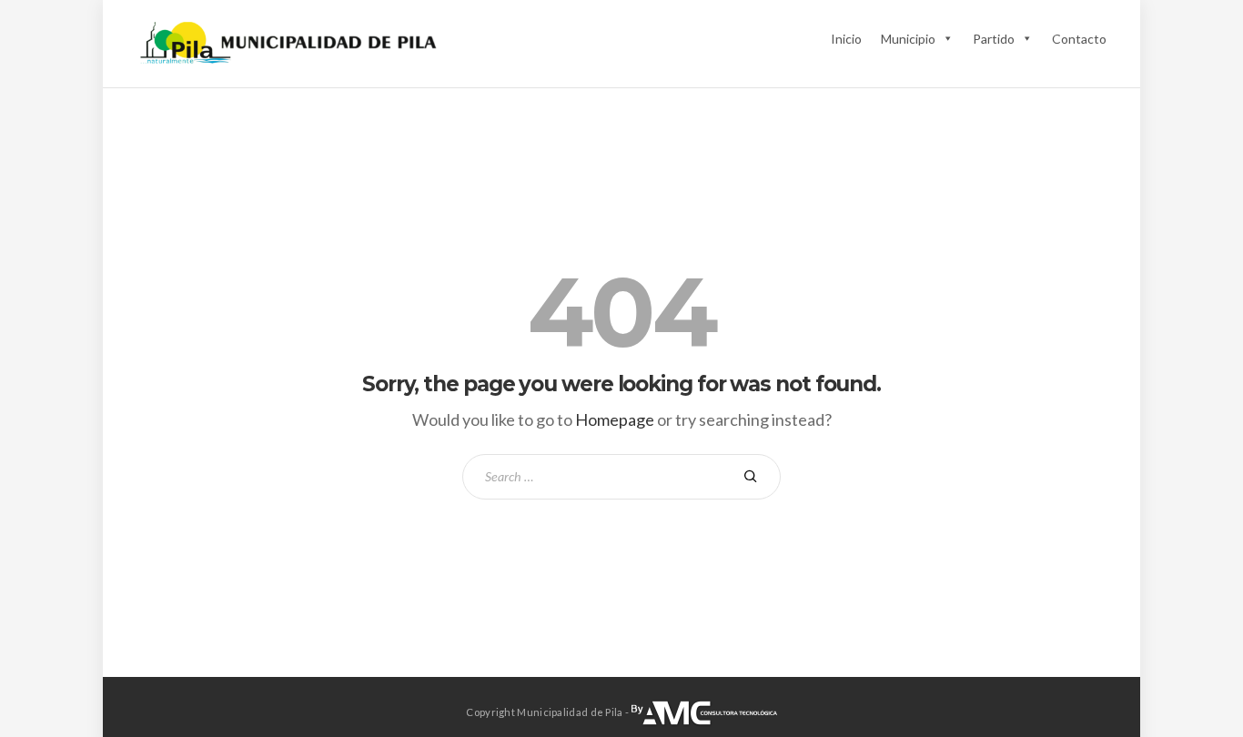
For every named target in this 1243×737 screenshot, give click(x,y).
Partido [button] (994, 38)
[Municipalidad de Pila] (289, 44)
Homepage (614, 419)
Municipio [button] (908, 38)
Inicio (846, 38)
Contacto (1079, 38)
